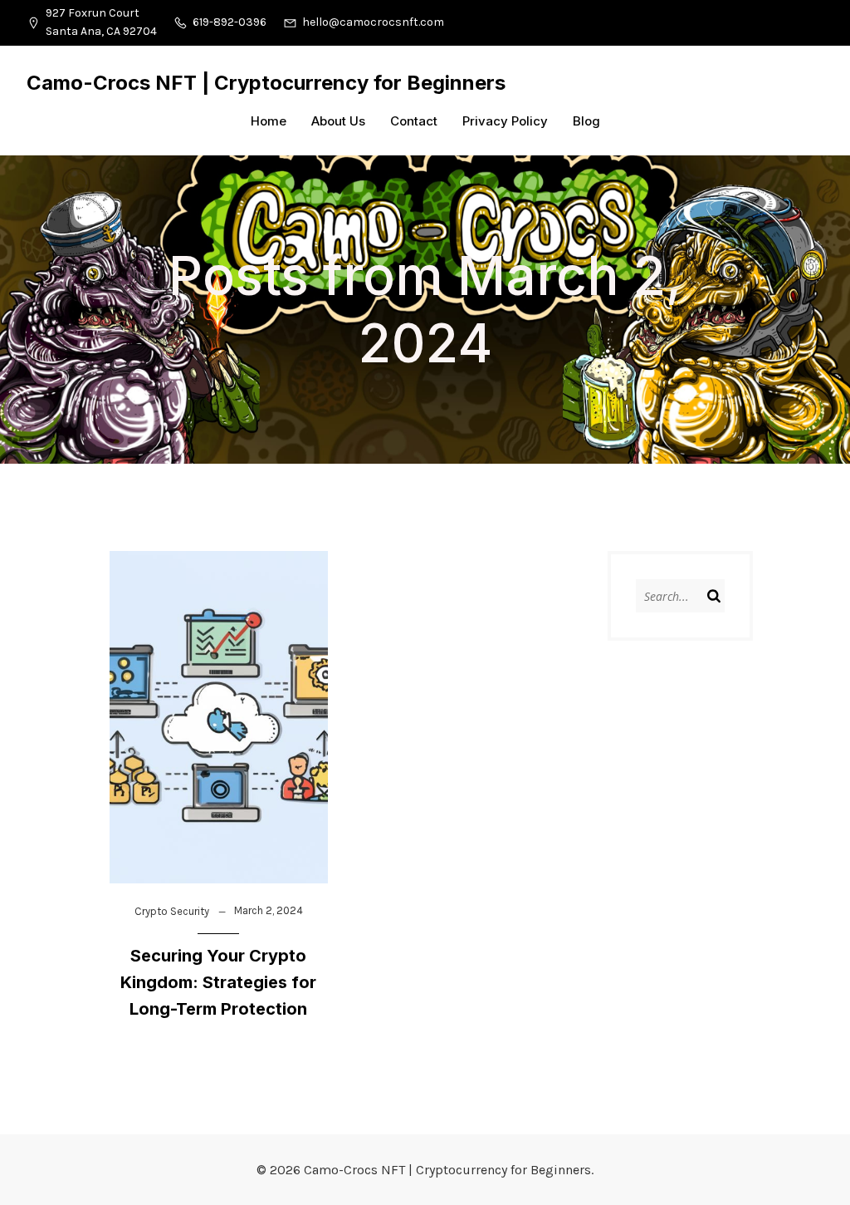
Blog (586, 121)
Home (268, 121)
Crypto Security (171, 911)
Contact (413, 121)
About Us (338, 121)
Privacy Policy (505, 121)
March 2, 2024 (268, 910)
